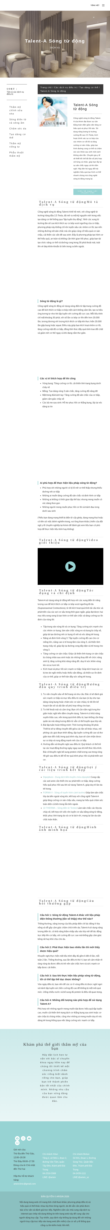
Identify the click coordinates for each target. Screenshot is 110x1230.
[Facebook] (17, 1138)
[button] (93, 5)
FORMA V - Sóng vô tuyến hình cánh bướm (64, 792)
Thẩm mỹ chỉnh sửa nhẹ (16, 110)
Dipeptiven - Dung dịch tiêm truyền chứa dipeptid (66, 777)
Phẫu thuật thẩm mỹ (16, 154)
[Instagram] (23, 1138)
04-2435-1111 (79, 1173)
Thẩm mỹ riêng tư (15, 145)
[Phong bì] (17, 1143)
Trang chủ (46, 87)
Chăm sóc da (17, 128)
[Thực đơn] (103, 5)
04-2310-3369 (49, 1173)
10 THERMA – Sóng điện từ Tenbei (60, 808)
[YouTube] (29, 1138)
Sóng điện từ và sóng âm (18, 121)
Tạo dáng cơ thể (17, 136)
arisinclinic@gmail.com (25, 1184)
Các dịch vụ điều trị (65, 87)
